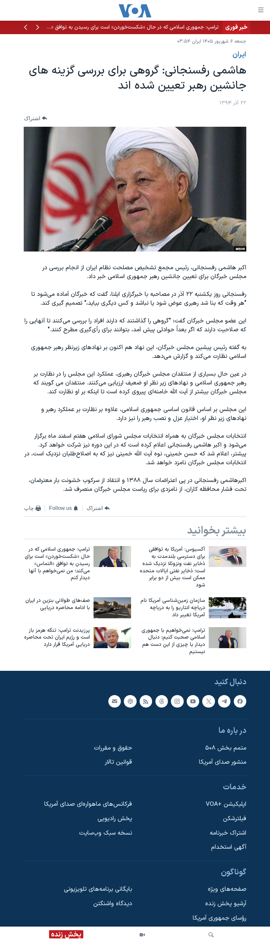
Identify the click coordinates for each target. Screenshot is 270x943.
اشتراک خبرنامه (228, 833)
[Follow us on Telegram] (224, 701)
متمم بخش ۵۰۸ (225, 748)
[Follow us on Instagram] (177, 701)
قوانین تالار (118, 762)
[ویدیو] (142, 935)
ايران (239, 55)
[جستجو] (211, 935)
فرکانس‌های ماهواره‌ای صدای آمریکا (88, 804)
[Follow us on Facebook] (240, 701)
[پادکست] (130, 701)
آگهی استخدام (228, 847)
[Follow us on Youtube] (193, 701)
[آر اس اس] (146, 701)
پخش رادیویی (114, 818)
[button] (37, 28)
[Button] (35, 118)
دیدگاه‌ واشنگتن (112, 903)
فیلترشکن (234, 818)
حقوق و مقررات (113, 748)
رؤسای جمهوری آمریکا (219, 918)
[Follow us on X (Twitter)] (208, 701)
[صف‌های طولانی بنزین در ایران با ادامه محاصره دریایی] (112, 607)
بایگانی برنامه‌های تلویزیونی (98, 889)
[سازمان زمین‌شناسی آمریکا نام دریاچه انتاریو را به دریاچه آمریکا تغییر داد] (227, 607)
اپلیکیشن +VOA (226, 804)
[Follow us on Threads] (161, 701)
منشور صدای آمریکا (222, 762)
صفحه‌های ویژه (227, 889)
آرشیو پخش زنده (225, 903)
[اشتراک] (114, 701)
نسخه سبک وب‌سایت (105, 833)
